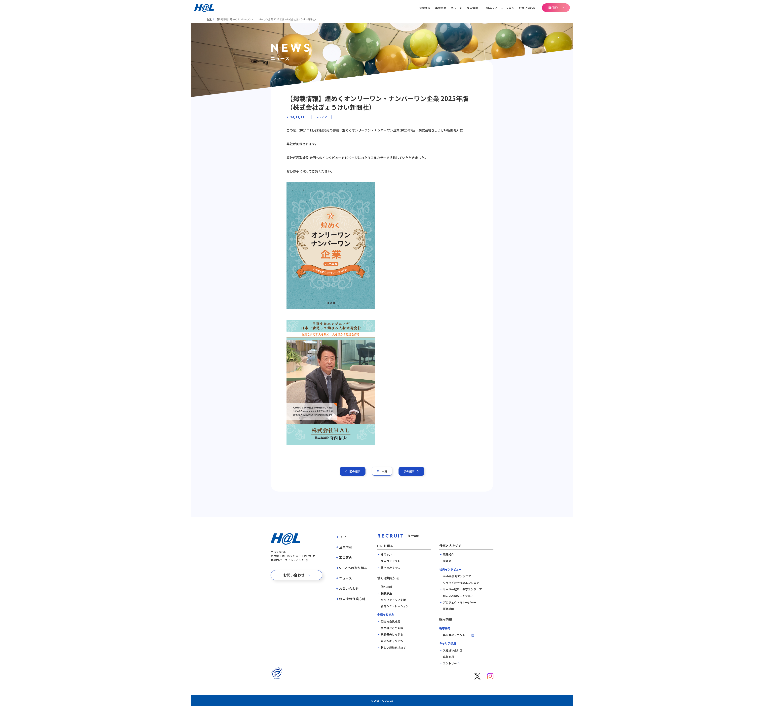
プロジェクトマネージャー (459, 602)
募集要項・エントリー (457, 635)
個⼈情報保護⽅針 (352, 599)
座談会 (447, 561)
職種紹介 (448, 554)
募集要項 (448, 656)
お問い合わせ (527, 8)
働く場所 (386, 586)
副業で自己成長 (390, 621)
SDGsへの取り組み (353, 568)
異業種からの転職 (392, 628)
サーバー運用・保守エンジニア (462, 589)
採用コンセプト (390, 561)
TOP (209, 19)
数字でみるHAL (390, 567)
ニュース (456, 8)
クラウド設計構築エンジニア (461, 582)
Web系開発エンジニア (457, 576)
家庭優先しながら (392, 634)
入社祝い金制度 (452, 650)
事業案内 (440, 8)
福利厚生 (386, 593)
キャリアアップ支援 (393, 600)
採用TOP (386, 554)
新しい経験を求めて (393, 647)
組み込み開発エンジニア (458, 596)
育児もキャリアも (392, 641)
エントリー (450, 663)
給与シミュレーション (500, 8)
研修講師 (448, 609)
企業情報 (424, 8)
